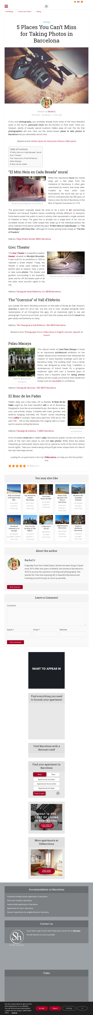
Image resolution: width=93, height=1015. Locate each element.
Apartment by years (46, 779)
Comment (11, 605)
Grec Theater (15, 155)
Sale (53, 774)
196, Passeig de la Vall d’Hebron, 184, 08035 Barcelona (41, 325)
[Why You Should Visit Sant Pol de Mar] (14, 488)
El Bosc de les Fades (18, 164)
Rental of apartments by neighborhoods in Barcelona (28, 912)
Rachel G (51, 111)
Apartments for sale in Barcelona (20, 908)
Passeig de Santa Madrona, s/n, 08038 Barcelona (38, 291)
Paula (31, 506)
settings (14, 1013)
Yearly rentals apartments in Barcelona (22, 904)
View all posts (15, 587)
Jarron (47, 504)
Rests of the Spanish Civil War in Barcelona (62, 498)
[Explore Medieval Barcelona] (78, 519)
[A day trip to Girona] (46, 519)
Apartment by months (46, 784)
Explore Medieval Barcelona (78, 528)
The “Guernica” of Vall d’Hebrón (23, 158)
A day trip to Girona (46, 527)
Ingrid (79, 506)
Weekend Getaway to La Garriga (14, 528)
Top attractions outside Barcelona (30, 497)
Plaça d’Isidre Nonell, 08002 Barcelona (33, 239)
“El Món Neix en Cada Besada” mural (25, 152)
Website (63, 629)
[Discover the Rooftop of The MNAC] (30, 519)
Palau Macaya (15, 161)
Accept (41, 1008)
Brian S (63, 508)
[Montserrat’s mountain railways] (78, 488)
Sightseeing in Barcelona (62, 527)
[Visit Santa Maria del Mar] (46, 489)
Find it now (39, 793)
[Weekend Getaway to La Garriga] (14, 519)
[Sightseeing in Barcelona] (62, 519)
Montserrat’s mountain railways (78, 497)
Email (36, 629)
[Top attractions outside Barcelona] (30, 488)
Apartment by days (46, 788)
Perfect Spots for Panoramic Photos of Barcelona (53, 141)
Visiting (46, 22)
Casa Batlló (56, 381)
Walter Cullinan (15, 537)
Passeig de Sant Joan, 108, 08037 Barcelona (36, 387)
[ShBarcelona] (46, 6)
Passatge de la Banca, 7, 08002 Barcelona (35, 431)
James (63, 534)
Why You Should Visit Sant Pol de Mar (14, 497)
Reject (55, 1008)
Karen (15, 506)
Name (10, 629)
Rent (40, 774)
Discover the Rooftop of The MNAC (30, 528)
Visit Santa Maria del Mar (46, 497)
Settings (69, 1008)
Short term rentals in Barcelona (19, 900)
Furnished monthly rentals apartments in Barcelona (27, 896)
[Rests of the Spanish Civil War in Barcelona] (62, 488)
